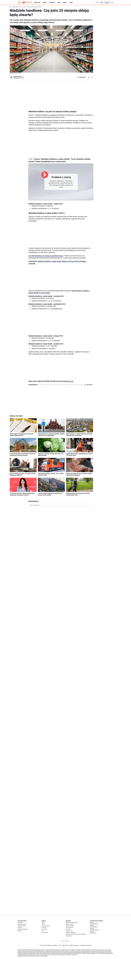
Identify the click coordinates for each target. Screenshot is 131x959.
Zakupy (65, 2)
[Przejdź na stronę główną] (19, 3)
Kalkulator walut (69, 930)
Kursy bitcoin (44, 929)
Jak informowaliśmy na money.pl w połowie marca (45, 256)
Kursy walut (68, 929)
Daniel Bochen (17, 76)
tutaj (46, 955)
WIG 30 (43, 924)
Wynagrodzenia (69, 935)
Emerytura (37, 2)
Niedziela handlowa (22, 925)
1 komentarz (82, 77)
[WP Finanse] (28, 2)
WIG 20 (43, 922)
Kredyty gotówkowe (94, 923)
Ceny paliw (20, 927)
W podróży (52, 2)
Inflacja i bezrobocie (70, 925)
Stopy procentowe (69, 927)
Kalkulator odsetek (69, 924)
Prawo (44, 2)
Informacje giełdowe (46, 925)
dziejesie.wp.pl (68, 381)
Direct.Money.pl (93, 933)
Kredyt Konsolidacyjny (94, 930)
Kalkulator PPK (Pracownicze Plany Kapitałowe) (76, 934)
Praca (59, 2)
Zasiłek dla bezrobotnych (23, 929)
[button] (101, 2)
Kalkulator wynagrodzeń (71, 932)
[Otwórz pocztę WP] (97, 2)
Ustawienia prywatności (85, 945)
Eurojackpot (20, 922)
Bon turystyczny (45, 932)
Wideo (71, 2)
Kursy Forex (44, 927)
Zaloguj (107, 2)
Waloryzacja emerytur (22, 924)
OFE (42, 930)
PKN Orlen (20, 930)
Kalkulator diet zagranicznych (72, 922)
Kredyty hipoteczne (94, 926)
